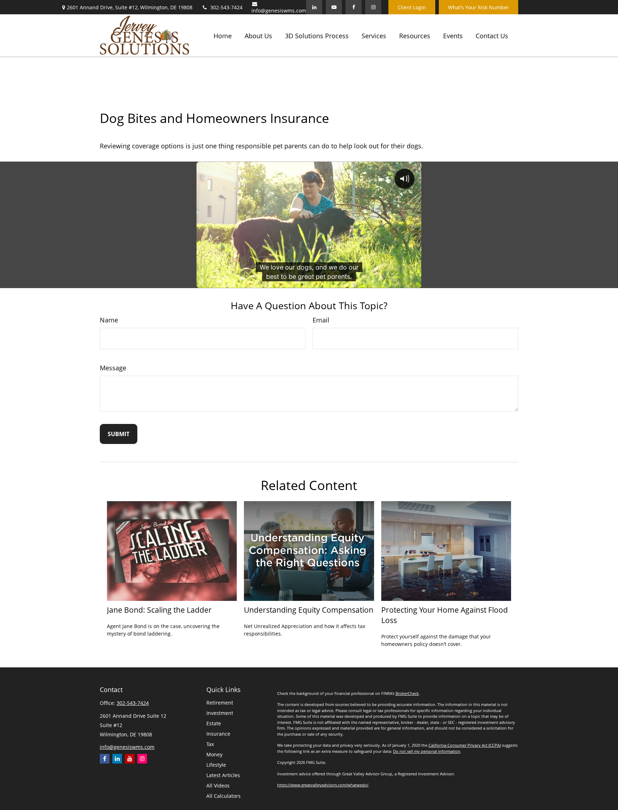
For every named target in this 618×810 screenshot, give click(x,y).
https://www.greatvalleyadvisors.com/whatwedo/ (322, 784)
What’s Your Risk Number (478, 7)
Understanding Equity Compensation (308, 609)
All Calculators (223, 795)
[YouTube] (334, 7)
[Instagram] (142, 759)
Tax (210, 744)
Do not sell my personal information (426, 751)
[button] (223, 35)
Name (109, 320)
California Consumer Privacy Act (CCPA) (464, 745)
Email (321, 320)
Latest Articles (223, 775)
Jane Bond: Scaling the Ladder (159, 609)
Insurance (218, 733)
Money (214, 754)
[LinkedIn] (314, 7)
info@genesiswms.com (278, 10)
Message (113, 368)
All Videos (218, 785)
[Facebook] (353, 7)
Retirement (219, 702)
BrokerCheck (407, 693)
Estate (213, 723)
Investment (219, 713)
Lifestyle (216, 764)
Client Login (412, 7)
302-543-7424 (226, 7)
